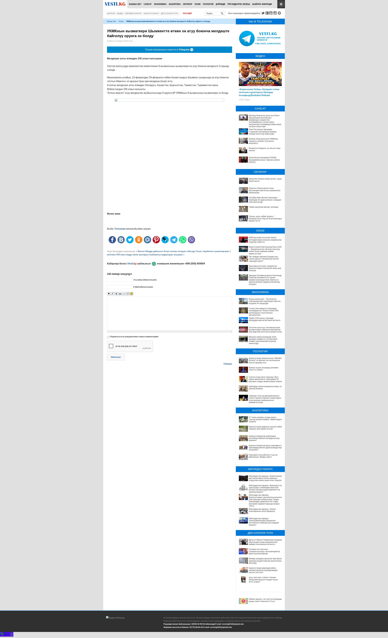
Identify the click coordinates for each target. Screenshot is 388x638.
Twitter (263, 13)
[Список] (127, 293)
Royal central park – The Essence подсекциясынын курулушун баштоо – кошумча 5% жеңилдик (265, 301)
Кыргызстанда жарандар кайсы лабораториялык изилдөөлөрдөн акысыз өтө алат (263, 570)
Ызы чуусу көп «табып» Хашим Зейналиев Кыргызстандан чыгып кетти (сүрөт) (263, 579)
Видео (120, 13)
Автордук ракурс (133, 13)
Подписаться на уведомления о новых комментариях (134, 337)
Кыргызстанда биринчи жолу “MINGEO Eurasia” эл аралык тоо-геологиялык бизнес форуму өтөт (265, 360)
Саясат (148, 4)
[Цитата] (124, 293)
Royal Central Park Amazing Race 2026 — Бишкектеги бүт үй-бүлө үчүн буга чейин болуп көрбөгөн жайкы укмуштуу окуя (265, 250)
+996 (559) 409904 (194, 263)
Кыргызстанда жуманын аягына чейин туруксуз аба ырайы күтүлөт (265, 428)
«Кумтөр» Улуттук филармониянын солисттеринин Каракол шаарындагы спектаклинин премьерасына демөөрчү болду (265, 399)
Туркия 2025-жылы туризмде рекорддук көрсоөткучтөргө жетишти (264, 319)
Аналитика (175, 4)
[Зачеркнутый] (120, 293)
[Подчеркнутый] (116, 293)
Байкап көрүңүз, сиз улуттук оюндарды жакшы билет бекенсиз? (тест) (265, 600)
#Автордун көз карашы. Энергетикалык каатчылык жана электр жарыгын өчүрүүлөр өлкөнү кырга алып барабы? (266, 478)
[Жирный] (108, 293)
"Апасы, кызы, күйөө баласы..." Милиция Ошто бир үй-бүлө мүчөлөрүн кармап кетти (266, 218)
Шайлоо (111, 13)
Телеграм (119, 228)
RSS (281, 4)
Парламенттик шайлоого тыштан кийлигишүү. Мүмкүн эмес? (263, 456)
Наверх (228, 364)
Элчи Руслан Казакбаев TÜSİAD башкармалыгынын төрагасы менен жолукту (264, 160)
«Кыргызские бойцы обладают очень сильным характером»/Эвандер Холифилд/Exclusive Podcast (259, 92)
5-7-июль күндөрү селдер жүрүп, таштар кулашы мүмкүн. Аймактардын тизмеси (265, 419)
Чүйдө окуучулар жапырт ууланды (263, 207)
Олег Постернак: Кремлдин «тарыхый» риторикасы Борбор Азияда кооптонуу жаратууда (262, 131)
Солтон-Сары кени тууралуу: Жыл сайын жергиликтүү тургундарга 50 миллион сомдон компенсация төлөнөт (266, 379)
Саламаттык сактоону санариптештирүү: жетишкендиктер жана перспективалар (264, 551)
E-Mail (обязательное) (143, 287)
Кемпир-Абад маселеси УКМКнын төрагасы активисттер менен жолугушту (263, 141)
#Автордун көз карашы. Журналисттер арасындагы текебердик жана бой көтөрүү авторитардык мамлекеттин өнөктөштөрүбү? (265, 488)
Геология (208, 4)
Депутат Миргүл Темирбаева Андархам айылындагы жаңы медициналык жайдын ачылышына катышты (266, 542)
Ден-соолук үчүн (169, 13)
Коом (198, 4)
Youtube (271, 13)
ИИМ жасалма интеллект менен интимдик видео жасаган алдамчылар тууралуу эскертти (265, 240)
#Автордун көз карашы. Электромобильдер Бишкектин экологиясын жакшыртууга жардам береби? (264, 521)
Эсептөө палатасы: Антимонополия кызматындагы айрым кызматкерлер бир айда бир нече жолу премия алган (265, 329)
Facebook (267, 13)
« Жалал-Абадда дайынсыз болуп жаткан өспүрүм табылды (165, 251)
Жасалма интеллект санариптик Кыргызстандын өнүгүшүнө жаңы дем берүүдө (265, 268)
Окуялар (187, 4)
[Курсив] (112, 293)
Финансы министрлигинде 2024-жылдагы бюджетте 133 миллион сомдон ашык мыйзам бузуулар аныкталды (263, 340)
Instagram (275, 13)
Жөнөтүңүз (116, 357)
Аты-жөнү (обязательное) (145, 280)
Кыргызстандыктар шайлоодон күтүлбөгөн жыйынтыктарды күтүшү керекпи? (264, 438)
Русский (187, 13)
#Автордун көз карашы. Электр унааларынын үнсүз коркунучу (262, 510)
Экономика (160, 4)
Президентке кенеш (238, 4)
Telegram (280, 13)
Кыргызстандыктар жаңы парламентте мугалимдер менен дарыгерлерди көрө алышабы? (266, 447)
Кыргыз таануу (151, 13)
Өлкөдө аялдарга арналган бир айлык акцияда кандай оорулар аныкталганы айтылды (265, 561)
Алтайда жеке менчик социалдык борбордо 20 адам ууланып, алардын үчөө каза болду (265, 200)
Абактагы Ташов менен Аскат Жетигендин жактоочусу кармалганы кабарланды (264, 190)
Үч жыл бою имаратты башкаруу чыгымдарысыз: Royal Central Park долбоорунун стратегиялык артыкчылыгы (264, 311)
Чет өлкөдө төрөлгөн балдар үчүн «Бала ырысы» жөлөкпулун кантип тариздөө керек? (264, 259)
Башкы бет (135, 4)
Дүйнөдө (220, 4)
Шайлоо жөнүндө (262, 4)
